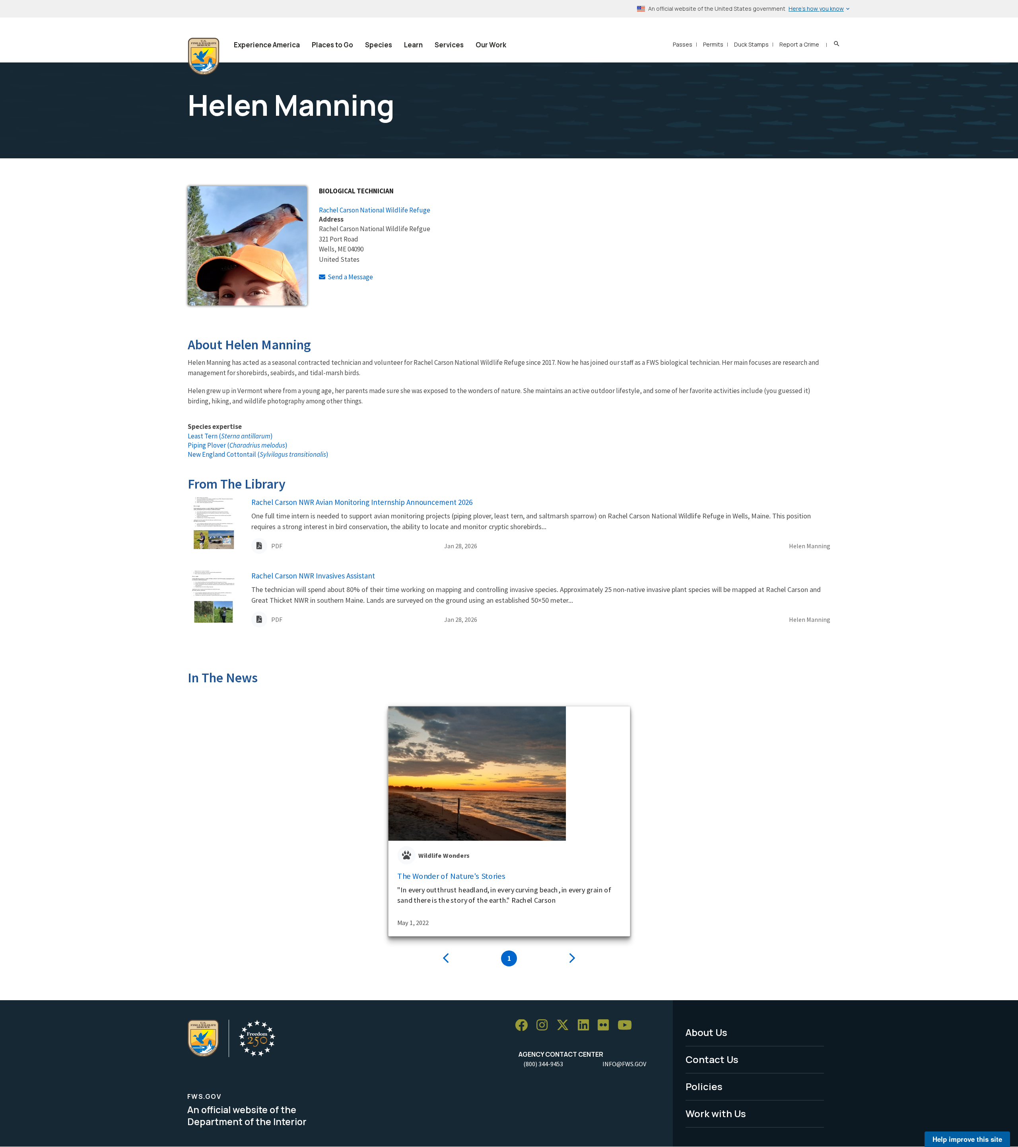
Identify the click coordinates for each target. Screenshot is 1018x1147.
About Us (706, 1032)
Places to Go (332, 44)
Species (378, 44)
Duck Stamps (751, 44)
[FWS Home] (204, 56)
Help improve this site (967, 1139)
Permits (713, 44)
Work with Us (716, 1113)
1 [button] (509, 958)
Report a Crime (799, 44)
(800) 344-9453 (543, 1064)
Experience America (267, 44)
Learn (413, 44)
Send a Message (350, 277)
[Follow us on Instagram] (544, 1025)
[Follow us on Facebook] (524, 1025)
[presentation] (445, 958)
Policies (704, 1086)
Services (449, 44)
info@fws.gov (624, 1064)
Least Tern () (230, 436)
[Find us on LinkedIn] (586, 1025)
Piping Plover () (238, 445)
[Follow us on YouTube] (627, 1025)
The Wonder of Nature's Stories (451, 876)
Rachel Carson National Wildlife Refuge (374, 210)
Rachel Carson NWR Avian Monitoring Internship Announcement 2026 (361, 502)
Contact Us (712, 1059)
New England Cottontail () (258, 454)
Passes (682, 44)
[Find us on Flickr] (606, 1025)
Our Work (491, 44)
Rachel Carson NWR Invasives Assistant (313, 575)
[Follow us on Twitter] (565, 1025)
